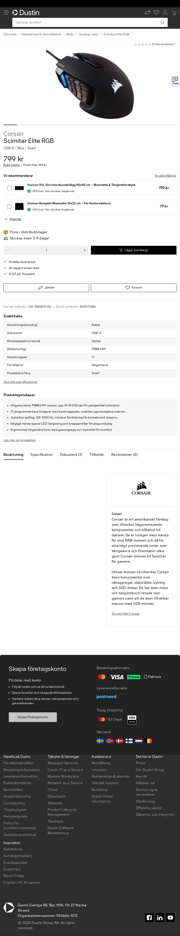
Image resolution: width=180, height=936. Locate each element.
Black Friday (14, 876)
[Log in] (165, 12)
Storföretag (145, 801)
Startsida (10, 34)
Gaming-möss (89, 34)
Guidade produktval (20, 835)
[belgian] (148, 741)
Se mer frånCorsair (126, 614)
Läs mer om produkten (20, 440)
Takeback (56, 821)
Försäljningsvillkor (18, 763)
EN (13, 700)
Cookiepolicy (14, 803)
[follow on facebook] (149, 917)
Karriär (141, 776)
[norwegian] (109, 741)
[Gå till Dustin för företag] (26, 12)
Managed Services (63, 763)
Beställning (101, 763)
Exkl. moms (12, 165)
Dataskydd (57, 796)
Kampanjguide (15, 816)
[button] (147, 12)
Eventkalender (16, 863)
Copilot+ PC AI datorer (22, 882)
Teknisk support (105, 783)
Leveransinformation (21, 776)
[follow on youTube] (170, 917)
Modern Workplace (63, 776)
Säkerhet (55, 803)
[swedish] (100, 741)
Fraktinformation (17, 783)
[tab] (15, 455)
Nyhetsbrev (13, 849)
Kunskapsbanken (18, 856)
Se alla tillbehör (165, 176)
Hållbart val (145, 783)
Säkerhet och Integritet (155, 814)
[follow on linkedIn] (159, 917)
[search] (162, 22)
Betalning (100, 790)
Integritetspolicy (17, 796)
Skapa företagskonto (33, 717)
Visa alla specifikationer (21, 382)
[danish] (119, 741)
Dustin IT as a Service (65, 770)
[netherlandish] (138, 741)
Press (140, 763)
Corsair (14, 133)
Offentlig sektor (149, 808)
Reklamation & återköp (111, 776)
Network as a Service (65, 783)
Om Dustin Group (150, 770)
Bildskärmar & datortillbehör (42, 34)
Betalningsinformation (22, 770)
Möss (70, 34)
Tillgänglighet (15, 810)
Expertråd (12, 869)
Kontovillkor (13, 790)
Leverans (99, 770)
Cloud (52, 790)
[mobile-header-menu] (6, 12)
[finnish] (129, 741)
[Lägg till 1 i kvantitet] (84, 250)
